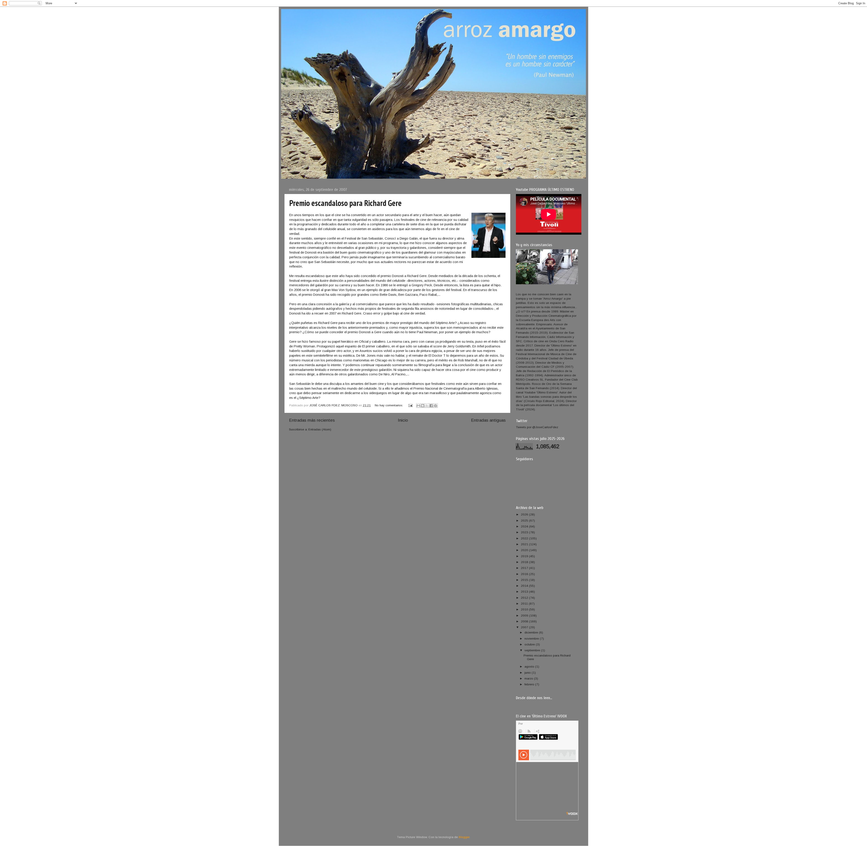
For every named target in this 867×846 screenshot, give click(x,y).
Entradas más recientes (312, 420)
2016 (525, 574)
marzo (529, 678)
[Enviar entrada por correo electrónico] (410, 405)
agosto (529, 666)
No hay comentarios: (389, 405)
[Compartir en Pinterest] (435, 405)
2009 (525, 615)
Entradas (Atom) (319, 429)
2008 (525, 621)
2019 (525, 556)
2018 (525, 562)
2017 (525, 568)
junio (528, 672)
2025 (525, 520)
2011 (525, 603)
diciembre (531, 632)
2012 (525, 597)
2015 (525, 580)
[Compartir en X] (427, 405)
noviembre (532, 638)
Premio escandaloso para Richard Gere (345, 203)
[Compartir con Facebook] (431, 405)
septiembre (532, 650)
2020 (525, 550)
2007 (525, 627)
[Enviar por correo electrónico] (418, 405)
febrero (529, 684)
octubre (530, 644)
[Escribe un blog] (422, 405)
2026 (525, 514)
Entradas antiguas (488, 420)
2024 (525, 526)
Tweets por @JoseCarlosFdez (537, 427)
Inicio (403, 420)
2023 (525, 532)
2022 (525, 538)
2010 (525, 609)
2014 (525, 585)
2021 (525, 544)
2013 (525, 591)
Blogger (464, 837)
